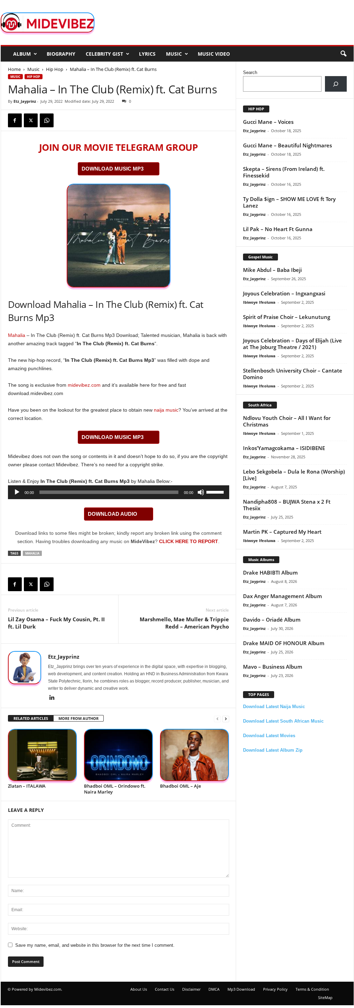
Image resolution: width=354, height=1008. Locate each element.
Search (250, 72)
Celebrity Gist (104, 54)
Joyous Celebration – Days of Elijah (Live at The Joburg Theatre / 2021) (292, 343)
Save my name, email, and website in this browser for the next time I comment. (95, 945)
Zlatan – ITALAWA (27, 786)
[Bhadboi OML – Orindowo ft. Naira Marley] (118, 755)
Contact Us (164, 989)
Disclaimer (191, 989)
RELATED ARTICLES (30, 718)
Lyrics (147, 54)
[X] (31, 120)
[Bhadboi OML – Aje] (194, 755)
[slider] (216, 491)
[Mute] (200, 492)
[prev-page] (217, 718)
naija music (166, 410)
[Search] (336, 84)
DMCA (214, 989)
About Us (138, 989)
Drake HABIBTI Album (270, 572)
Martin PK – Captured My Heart (282, 531)
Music (174, 54)
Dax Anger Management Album (282, 596)
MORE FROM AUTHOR (78, 718)
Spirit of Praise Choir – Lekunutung (286, 316)
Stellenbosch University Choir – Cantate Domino (292, 374)
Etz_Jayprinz (24, 101)
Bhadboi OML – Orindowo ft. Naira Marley (115, 789)
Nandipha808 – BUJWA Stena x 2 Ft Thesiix (286, 505)
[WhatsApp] (47, 120)
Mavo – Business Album (272, 666)
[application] (118, 492)
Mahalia (16, 335)
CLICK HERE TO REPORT (188, 541)
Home (14, 69)
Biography (61, 54)
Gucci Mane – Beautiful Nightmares (287, 145)
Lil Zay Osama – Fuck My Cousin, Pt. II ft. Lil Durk (56, 623)
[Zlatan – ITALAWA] (42, 755)
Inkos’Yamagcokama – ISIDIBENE (284, 448)
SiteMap (325, 997)
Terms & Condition (312, 989)
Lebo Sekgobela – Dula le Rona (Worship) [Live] (294, 475)
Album (22, 54)
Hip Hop (54, 69)
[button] (343, 54)
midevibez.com (84, 385)
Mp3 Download (241, 989)
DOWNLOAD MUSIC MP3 (112, 169)
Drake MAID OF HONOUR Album (283, 643)
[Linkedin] (52, 698)
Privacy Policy (275, 989)
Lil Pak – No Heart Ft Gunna (278, 229)
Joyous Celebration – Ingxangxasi (284, 293)
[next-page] (225, 718)
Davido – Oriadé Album (271, 619)
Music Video (214, 54)
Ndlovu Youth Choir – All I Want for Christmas (286, 421)
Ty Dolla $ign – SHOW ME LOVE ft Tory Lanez (289, 202)
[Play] (16, 492)
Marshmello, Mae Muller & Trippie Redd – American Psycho (184, 623)
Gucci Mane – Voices (268, 121)
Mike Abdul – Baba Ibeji (272, 269)
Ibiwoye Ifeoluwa (259, 302)
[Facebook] (15, 120)
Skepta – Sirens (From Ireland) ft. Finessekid (284, 172)
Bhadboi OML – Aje (180, 786)
